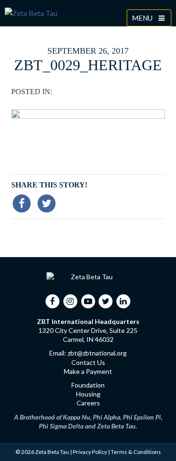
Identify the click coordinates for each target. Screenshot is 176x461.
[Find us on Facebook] (53, 301)
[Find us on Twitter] (106, 301)
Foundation (88, 385)
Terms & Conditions (136, 451)
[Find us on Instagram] (70, 301)
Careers (88, 403)
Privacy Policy (90, 451)
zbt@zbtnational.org (97, 353)
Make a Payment (88, 371)
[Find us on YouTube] (88, 301)
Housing (88, 394)
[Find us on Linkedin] (123, 301)
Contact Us (88, 362)
